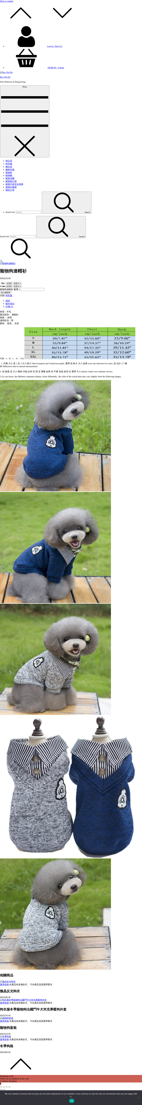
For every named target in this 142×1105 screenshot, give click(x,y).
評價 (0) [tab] (9, 306)
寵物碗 (9, 175)
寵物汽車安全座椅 (14, 184)
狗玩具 (9, 161)
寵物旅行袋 (11, 181)
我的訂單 (10, 190)
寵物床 (9, 172)
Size (3, 283)
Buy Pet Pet (5, 77)
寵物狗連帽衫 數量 (9, 289)
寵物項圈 (10, 178)
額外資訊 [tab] (10, 303)
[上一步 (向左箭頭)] (1, 1089)
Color (3, 286)
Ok (71, 1101)
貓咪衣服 (10, 169)
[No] (138, 1097)
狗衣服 (9, 164)
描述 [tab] (8, 301)
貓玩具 (9, 166)
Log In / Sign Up (54, 46)
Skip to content (6, 1)
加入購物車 (5, 292)
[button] (1, 261)
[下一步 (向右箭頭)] (4, 1089)
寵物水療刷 (11, 187)
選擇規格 (4, 984)
